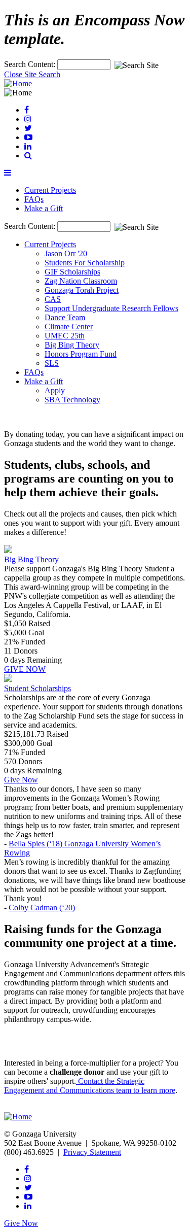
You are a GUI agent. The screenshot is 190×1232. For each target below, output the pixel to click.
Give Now (21, 779)
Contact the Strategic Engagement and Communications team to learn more (89, 1085)
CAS (53, 299)
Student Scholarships (37, 688)
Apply (55, 390)
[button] (28, 155)
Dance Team (65, 317)
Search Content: (30, 64)
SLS (52, 363)
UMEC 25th (65, 335)
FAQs (34, 199)
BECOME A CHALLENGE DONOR (67, 1107)
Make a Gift (43, 208)
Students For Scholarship (85, 262)
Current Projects (50, 190)
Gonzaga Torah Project (82, 290)
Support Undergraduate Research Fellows (111, 308)
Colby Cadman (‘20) (42, 907)
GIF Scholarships (72, 271)
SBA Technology (72, 399)
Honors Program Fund (81, 354)
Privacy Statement (92, 1152)
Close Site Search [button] (32, 74)
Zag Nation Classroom (81, 281)
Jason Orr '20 (66, 253)
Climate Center (69, 326)
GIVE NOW (25, 669)
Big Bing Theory (72, 344)
